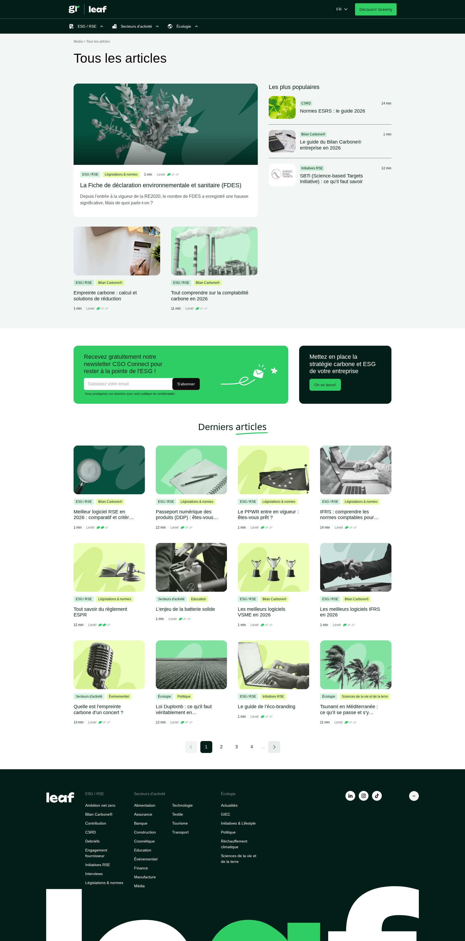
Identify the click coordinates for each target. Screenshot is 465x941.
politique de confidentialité (158, 393)
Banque (140, 823)
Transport (180, 832)
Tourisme (180, 823)
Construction (145, 832)
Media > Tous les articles (92, 41)
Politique (228, 832)
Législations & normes (104, 882)
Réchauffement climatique (234, 844)
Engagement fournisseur (96, 853)
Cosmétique (144, 841)
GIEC (225, 814)
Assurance (143, 814)
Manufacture (145, 877)
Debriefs (92, 841)
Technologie (182, 805)
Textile (177, 814)
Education (142, 850)
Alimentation (144, 805)
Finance (141, 868)
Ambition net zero (100, 805)
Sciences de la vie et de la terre (238, 859)
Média (139, 886)
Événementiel (145, 859)
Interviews (94, 874)
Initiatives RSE (97, 865)
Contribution (95, 823)
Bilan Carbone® (98, 814)
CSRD (90, 832)
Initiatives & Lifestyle (238, 823)
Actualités (229, 805)
